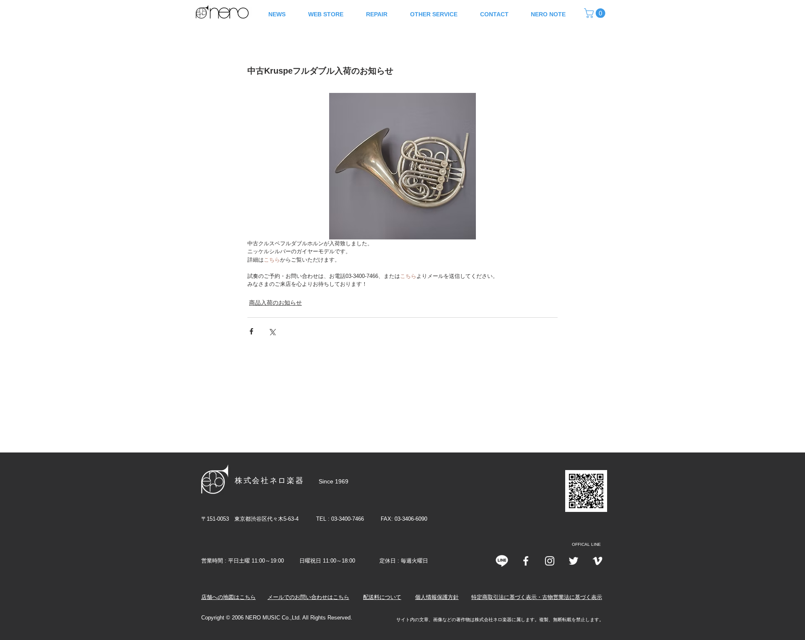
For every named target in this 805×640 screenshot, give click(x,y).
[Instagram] (549, 561)
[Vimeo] (597, 561)
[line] (502, 561)
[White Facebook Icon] (525, 561)
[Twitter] (573, 561)
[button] (596, 13)
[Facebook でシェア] (251, 331)
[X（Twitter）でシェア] (272, 331)
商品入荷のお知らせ (275, 302)
